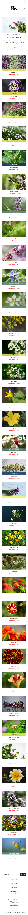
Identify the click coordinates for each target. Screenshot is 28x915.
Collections (12, 34)
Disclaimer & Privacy (14, 905)
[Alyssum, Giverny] (14, 63)
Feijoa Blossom (14, 452)
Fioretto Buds (14, 500)
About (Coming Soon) (14, 890)
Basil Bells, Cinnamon (14, 191)
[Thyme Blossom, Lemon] (14, 799)
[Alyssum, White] (14, 134)
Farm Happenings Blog (14, 891)
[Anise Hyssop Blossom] (14, 158)
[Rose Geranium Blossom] (14, 728)
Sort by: (14, 47)
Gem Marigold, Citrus (14, 547)
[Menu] (3, 8)
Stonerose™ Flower (14, 761)
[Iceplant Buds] (14, 561)
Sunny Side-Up (14, 785)
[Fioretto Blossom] (14, 467)
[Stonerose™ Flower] (14, 751)
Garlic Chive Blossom (14, 523)
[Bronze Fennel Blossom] (14, 324)
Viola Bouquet (14, 832)
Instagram (14, 882)
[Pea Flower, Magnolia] (14, 704)
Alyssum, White (14, 144)
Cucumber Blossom (14, 405)
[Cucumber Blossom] (14, 395)
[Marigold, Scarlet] (14, 656)
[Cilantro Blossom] (14, 348)
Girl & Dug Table (14, 883)
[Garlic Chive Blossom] (14, 514)
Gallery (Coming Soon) (14, 893)
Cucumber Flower (14, 428)
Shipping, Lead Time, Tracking (14, 899)
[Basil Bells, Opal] (14, 253)
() (23, 1)
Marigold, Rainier (14, 642)
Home (8, 34)
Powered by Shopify (21, 912)
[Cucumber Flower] (14, 419)
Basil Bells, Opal (14, 262)
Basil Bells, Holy (14, 215)
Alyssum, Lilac (14, 96)
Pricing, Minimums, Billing (14, 901)
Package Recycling (14, 902)
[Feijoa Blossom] (14, 443)
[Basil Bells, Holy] (14, 205)
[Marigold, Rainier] (14, 633)
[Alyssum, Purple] (14, 110)
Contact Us (14, 904)
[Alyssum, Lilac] (14, 87)
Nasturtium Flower (14, 690)
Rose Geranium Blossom (14, 737)
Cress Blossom (14, 381)
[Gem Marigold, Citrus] (14, 538)
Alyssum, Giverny (14, 72)
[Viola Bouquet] (14, 823)
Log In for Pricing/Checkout (14, 74)
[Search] (25, 8)
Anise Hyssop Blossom (14, 167)
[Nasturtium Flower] (14, 680)
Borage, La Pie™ (14, 310)
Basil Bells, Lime (14, 238)
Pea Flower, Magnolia (14, 713)
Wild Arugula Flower (14, 856)
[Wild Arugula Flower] (14, 846)
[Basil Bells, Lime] (14, 229)
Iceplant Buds (14, 571)
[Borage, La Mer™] (14, 276)
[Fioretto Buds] (14, 490)
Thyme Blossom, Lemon (14, 808)
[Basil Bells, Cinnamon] (14, 182)
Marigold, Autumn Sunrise (14, 595)
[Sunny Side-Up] (14, 775)
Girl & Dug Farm (13, 912)
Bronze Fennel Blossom (14, 333)
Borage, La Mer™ (14, 286)
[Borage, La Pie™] (14, 300)
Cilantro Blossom (14, 357)
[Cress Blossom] (14, 372)
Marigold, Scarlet (14, 666)
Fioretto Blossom (14, 476)
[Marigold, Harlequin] (14, 609)
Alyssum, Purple (14, 120)
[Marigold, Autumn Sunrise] (14, 585)
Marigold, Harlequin (14, 618)
